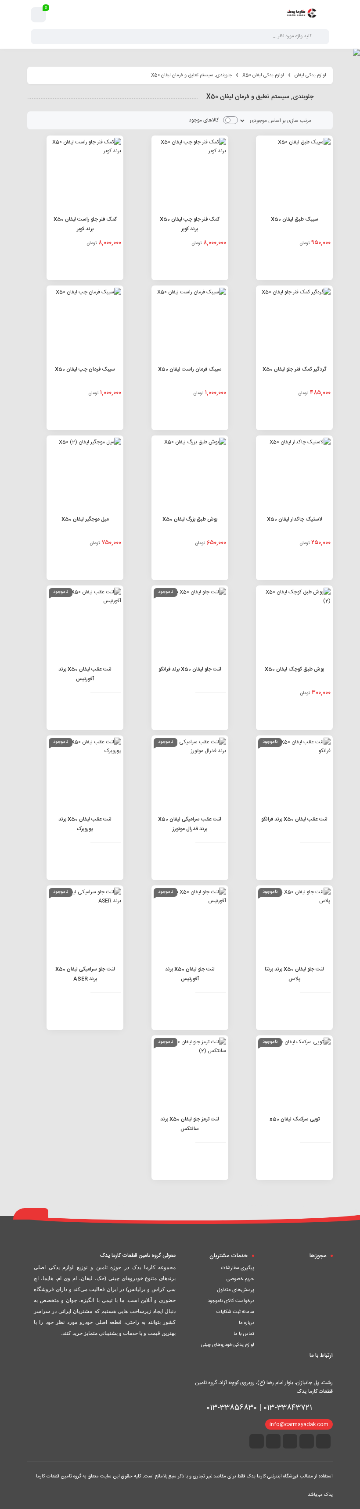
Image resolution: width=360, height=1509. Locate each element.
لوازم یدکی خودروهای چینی (227, 1345)
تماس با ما (244, 1334)
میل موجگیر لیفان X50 (85, 519)
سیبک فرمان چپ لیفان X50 (85, 369)
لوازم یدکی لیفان (310, 75)
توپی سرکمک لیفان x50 (295, 1119)
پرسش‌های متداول (235, 1290)
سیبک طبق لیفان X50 (294, 219)
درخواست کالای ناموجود (231, 1301)
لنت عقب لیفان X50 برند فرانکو (294, 819)
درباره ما (246, 1323)
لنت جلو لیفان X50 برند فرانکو (189, 669)
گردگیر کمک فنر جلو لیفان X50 (295, 369)
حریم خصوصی (240, 1279)
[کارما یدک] (301, 14)
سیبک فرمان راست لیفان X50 (190, 369)
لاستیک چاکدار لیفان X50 (294, 519)
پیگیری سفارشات (237, 1268)
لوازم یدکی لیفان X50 (263, 75)
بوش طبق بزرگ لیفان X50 (189, 519)
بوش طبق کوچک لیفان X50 (294, 669)
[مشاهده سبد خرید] (38, 15)
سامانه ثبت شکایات (235, 1312)
